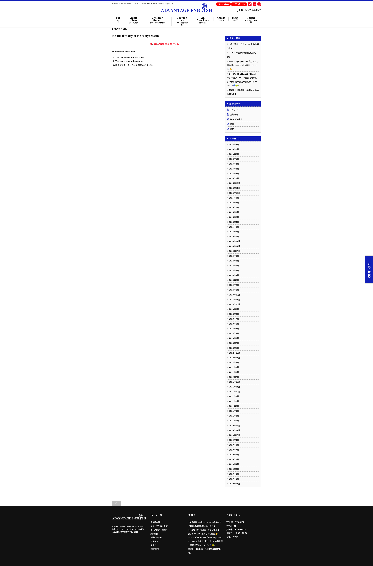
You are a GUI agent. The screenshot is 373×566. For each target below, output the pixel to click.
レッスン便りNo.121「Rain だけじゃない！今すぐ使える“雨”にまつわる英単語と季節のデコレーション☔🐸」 (205, 541)
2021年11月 (234, 387)
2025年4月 (234, 222)
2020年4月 (234, 464)
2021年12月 (234, 382)
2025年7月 (234, 207)
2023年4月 (234, 333)
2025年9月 (234, 198)
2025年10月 (234, 193)
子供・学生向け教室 (159, 526)
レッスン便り (236, 119)
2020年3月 (234, 469)
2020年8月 (234, 445)
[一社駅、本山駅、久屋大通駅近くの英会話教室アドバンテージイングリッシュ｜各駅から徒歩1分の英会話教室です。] (186, 11)
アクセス (154, 541)
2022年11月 (234, 358)
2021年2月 (234, 416)
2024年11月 (234, 246)
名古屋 (161, 44)
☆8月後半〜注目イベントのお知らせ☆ (205, 522)
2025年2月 (234, 232)
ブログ (153, 545)
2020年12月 (234, 425)
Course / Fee (181, 21)
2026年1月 (234, 178)
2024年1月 (234, 290)
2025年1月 (234, 236)
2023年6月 (234, 324)
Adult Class (133, 20)
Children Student (158, 20)
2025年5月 (234, 217)
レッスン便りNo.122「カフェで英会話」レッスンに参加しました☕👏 (242, 65)
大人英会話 (155, 522)
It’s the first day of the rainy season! (135, 36)
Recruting (155, 549)
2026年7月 (234, 149)
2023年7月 (234, 319)
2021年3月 (234, 411)
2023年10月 (234, 304)
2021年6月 (234, 406)
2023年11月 (234, 299)
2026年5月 (234, 159)
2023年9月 (234, 309)
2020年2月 (234, 474)
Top (118, 20)
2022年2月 (234, 377)
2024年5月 (234, 270)
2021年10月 (234, 391)
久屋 (155, 44)
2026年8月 (234, 144)
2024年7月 (234, 265)
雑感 (232, 129)
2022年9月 (234, 362)
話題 (232, 124)
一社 (150, 44)
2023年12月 (234, 295)
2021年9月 (234, 396)
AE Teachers (203, 20)
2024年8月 (234, 261)
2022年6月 (234, 372)
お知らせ (234, 114)
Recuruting (223, 4)
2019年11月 (234, 483)
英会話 (176, 44)
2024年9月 (234, 256)
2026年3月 (234, 169)
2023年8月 (234, 314)
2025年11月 (234, 188)
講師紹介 (154, 534)
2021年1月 (234, 420)
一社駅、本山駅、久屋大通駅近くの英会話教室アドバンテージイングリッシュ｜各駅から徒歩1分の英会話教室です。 (128, 529)
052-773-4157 (250, 10)
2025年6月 (234, 212)
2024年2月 (234, 285)
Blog (235, 19)
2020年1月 (234, 479)
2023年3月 (234, 338)
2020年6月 (234, 454)
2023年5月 (234, 328)
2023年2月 (234, 343)
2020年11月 (234, 430)
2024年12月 (234, 241)
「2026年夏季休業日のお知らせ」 (202, 526)
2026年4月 (234, 164)
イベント (234, 109)
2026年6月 (234, 154)
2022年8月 (234, 367)
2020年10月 (234, 435)
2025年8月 (234, 202)
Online (251, 20)
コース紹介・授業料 (159, 530)
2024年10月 (234, 251)
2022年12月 (234, 353)
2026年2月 (234, 173)
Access (221, 19)
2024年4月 (234, 275)
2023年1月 (234, 348)
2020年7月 (234, 450)
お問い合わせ (238, 4)
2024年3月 (234, 280)
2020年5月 (234, 459)
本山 (167, 44)
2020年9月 (234, 440)
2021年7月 (234, 401)
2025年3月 (234, 227)
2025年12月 (234, 183)
